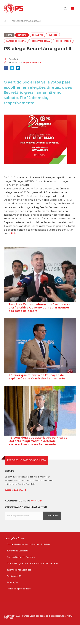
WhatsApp (37, 500)
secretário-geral (41, 41)
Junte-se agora (14, 490)
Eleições (53, 35)
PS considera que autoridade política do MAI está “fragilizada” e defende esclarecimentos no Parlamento (38, 441)
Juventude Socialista (17, 550)
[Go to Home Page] (5, 21)
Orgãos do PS (14, 576)
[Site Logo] (14, 8)
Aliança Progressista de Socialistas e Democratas (32, 563)
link (13, 233)
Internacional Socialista (19, 569)
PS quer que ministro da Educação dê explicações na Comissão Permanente (37, 376)
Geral (9, 35)
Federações (12, 582)
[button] (65, 8)
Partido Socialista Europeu (21, 557)
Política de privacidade (19, 588)
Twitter (12, 68)
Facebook (6, 68)
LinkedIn (18, 68)
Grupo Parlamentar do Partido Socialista (28, 544)
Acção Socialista (32, 62)
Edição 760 (37, 35)
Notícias (21, 35)
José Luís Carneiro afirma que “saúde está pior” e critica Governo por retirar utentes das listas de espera (40, 307)
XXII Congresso (63, 41)
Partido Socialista (16, 41)
